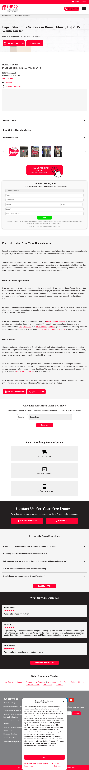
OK (44, 757)
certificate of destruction (25, 371)
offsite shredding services (45, 327)
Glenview (59, 685)
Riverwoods (47, 685)
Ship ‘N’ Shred (25, 327)
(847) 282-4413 (8, 78)
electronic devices (58, 329)
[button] (63, 702)
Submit (44, 218)
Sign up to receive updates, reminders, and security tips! (67, 708)
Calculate (44, 425)
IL (12, 15)
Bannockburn (18, 15)
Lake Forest (8, 682)
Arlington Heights (77, 682)
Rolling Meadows (33, 685)
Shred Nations (6, 15)
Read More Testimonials (44, 663)
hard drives (44, 329)
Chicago (29, 682)
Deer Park (64, 682)
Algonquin (52, 682)
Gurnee (19, 682)
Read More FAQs (44, 586)
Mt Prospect (40, 682)
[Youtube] (71, 700)
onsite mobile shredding (55, 321)
